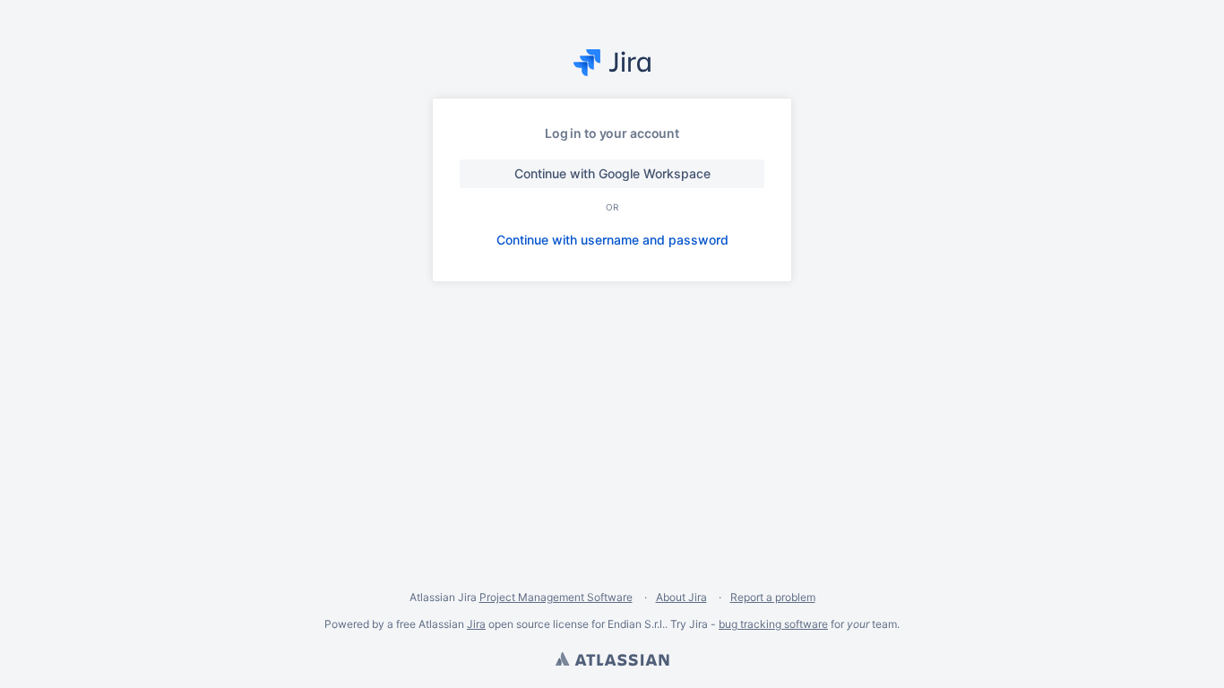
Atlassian (612, 661)
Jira (476, 624)
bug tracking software (773, 624)
